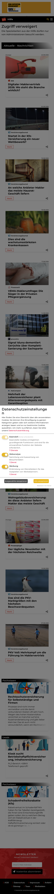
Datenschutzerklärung (19, 430)
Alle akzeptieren (41, 481)
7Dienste (13, 450)
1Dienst (12, 462)
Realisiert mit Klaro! (44, 486)
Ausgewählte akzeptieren (16, 481)
